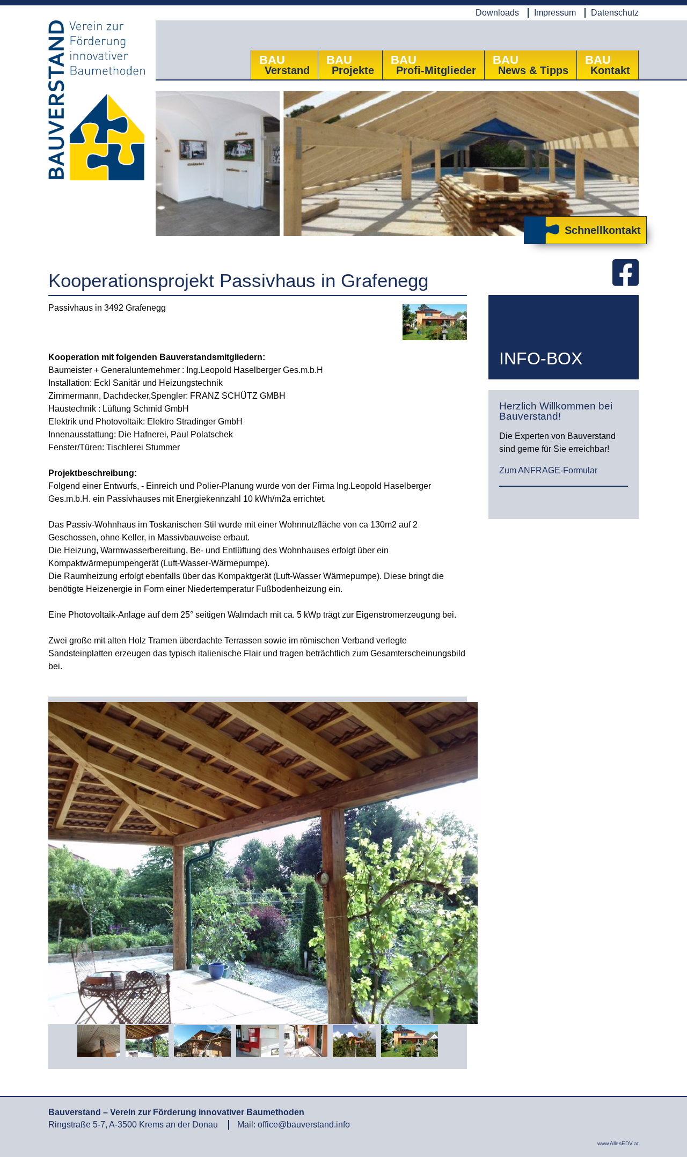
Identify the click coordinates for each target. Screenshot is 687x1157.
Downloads (497, 12)
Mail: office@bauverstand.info (293, 1124)
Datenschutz (615, 12)
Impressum (555, 12)
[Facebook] (625, 273)
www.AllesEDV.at (618, 1143)
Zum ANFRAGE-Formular (548, 470)
